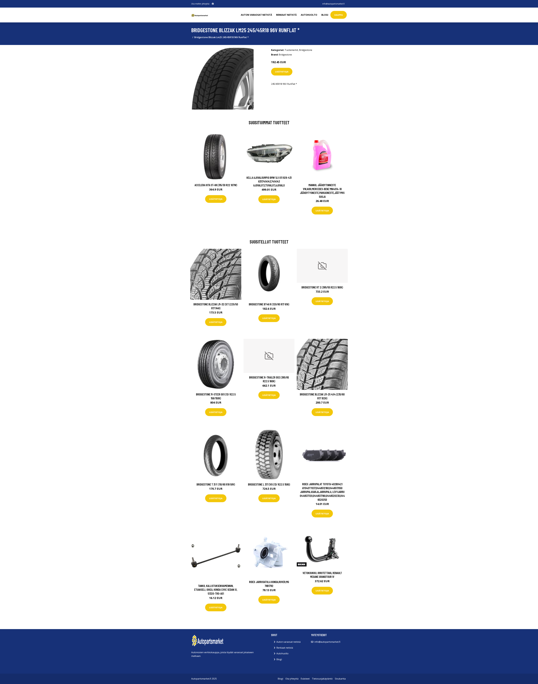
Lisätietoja (281, 71)
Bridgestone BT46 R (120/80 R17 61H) (269, 304)
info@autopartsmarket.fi (333, 3)
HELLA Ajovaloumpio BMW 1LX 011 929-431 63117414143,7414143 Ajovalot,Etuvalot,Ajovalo (269, 181)
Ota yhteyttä (291, 678)
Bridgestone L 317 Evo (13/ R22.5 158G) (269, 484)
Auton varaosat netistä (256, 14)
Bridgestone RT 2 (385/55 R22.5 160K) (322, 287)
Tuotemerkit (291, 50)
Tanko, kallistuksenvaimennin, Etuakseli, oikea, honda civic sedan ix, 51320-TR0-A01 (215, 589)
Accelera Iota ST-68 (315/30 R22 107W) (216, 185)
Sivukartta (340, 678)
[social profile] (213, 3)
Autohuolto (309, 14)
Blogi (324, 14)
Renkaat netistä (286, 14)
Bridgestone (305, 50)
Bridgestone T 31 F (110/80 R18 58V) (216, 484)
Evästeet (305, 678)
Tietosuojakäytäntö (322, 678)
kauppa (338, 14)
